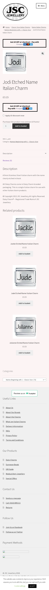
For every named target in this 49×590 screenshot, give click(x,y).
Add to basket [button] (24, 253)
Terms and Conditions (15, 440)
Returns (9, 507)
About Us (9, 407)
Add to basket (21, 126)
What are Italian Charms (16, 421)
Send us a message (13, 498)
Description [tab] (7, 153)
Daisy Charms (11, 460)
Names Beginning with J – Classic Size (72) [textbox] (24, 380)
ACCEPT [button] (32, 586)
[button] (43, 53)
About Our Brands (13, 412)
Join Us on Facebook (14, 527)
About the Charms (13, 417)
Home (7, 27)
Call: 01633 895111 (13, 503)
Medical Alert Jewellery (15, 474)
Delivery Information (14, 426)
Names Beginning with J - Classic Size (18, 30)
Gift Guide (10, 469)
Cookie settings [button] (19, 586)
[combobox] (24, 379)
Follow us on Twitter (14, 532)
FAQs (8, 431)
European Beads (12, 464)
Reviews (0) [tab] (7, 160)
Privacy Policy (11, 435)
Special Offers (11, 478)
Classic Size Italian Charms (20, 27)
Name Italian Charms (39, 27)
